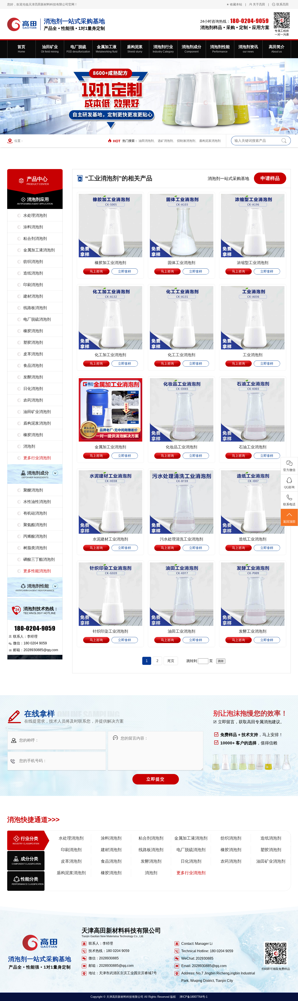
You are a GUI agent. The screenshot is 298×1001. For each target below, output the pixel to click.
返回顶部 (289, 521)
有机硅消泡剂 (35, 513)
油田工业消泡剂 (181, 631)
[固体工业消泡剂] (181, 225)
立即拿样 (124, 271)
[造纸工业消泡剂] (252, 502)
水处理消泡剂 (35, 215)
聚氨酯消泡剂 (35, 525)
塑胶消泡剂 (33, 342)
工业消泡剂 (252, 355)
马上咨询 (96, 271)
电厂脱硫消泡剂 (37, 319)
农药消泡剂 (33, 400)
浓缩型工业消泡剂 (252, 263)
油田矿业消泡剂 (37, 412)
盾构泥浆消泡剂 (210, 140)
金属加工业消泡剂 (110, 447)
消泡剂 (29, 446)
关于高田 (259, 4)
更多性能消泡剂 (37, 571)
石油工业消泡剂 (252, 447)
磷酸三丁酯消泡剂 (39, 559)
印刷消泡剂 (33, 285)
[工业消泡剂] (252, 317)
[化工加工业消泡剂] (110, 317)
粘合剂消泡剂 (35, 238)
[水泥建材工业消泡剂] (110, 502)
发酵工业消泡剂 (252, 631)
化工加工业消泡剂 (110, 355)
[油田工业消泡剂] (181, 594)
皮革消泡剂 (33, 354)
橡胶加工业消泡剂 (110, 263)
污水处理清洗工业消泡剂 (181, 539)
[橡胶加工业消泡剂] (110, 225)
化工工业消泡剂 (181, 355)
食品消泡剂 (33, 365)
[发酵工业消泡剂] (252, 594)
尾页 (170, 661)
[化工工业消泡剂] (181, 317)
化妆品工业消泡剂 (181, 447)
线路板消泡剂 (35, 308)
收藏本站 (236, 4)
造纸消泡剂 (33, 273)
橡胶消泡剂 (33, 331)
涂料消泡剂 (33, 227)
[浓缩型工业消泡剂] (252, 225)
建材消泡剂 (33, 296)
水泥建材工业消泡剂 (110, 539)
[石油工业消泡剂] (252, 410)
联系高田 (282, 4)
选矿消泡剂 (165, 140)
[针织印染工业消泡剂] (110, 594)
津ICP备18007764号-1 (193, 996)
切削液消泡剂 (186, 140)
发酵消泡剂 (33, 377)
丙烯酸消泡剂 (35, 536)
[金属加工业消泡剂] (110, 410)
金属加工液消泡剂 (39, 250)
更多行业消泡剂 (37, 458)
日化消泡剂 (33, 388)
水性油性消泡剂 (37, 502)
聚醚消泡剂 (33, 490)
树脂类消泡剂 (35, 548)
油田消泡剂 (146, 140)
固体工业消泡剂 (181, 263)
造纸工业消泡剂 (252, 539)
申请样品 (270, 178)
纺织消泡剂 (33, 261)
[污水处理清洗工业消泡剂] (181, 502)
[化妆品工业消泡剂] (181, 410)
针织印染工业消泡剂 (110, 631)
